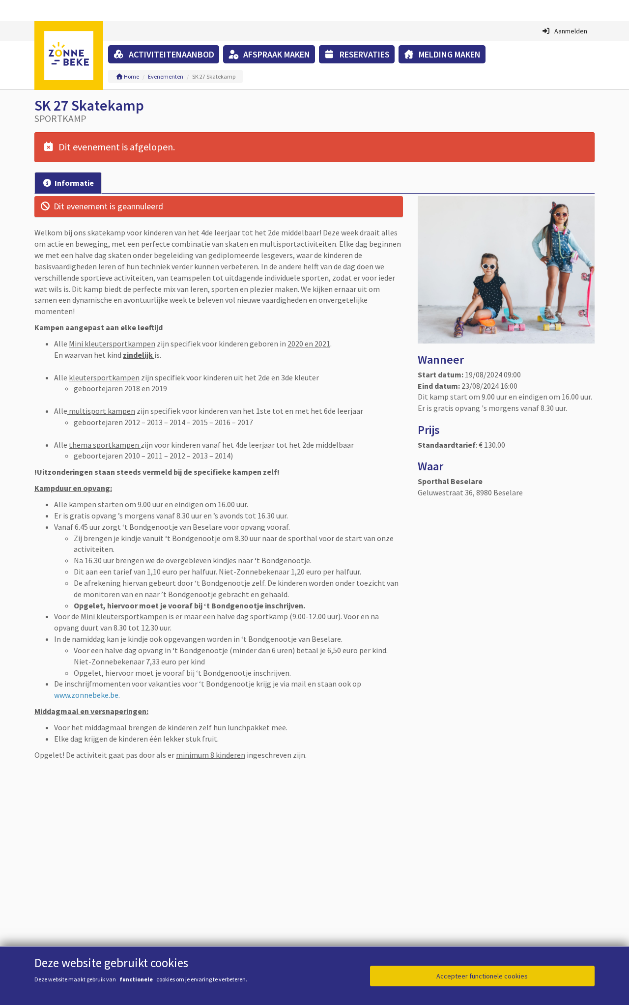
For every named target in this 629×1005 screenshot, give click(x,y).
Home (131, 76)
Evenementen (165, 76)
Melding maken (449, 54)
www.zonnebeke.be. (87, 695)
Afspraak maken (275, 54)
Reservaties (364, 54)
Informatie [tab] (74, 183)
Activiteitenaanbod (170, 54)
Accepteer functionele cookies (482, 976)
